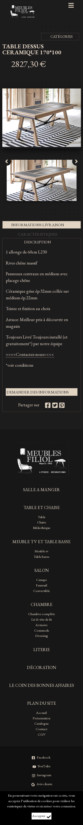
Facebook (43, 757)
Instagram (44, 775)
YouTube (44, 766)
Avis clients (44, 784)
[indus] (41, 145)
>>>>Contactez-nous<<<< (30, 354)
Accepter (38, 816)
